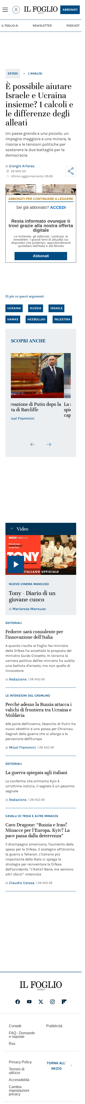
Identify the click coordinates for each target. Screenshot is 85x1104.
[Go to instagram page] (52, 1001)
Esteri (13, 73)
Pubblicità (54, 1026)
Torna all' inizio (56, 1066)
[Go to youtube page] (29, 1001)
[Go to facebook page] (17, 1001)
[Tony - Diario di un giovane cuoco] (40, 555)
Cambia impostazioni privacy (19, 1090)
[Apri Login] (16, 10)
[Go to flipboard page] (64, 1001)
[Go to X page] (41, 1001)
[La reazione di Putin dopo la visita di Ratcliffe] (41, 375)
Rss (12, 1044)
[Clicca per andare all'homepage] (40, 985)
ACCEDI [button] (58, 207)
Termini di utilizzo (16, 1071)
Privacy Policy (20, 1062)
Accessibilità (19, 1080)
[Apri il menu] (5, 9)
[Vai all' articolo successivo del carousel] (48, 444)
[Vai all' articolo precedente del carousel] (32, 444)
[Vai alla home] (41, 10)
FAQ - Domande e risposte (22, 1035)
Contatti (15, 1026)
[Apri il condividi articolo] (71, 171)
